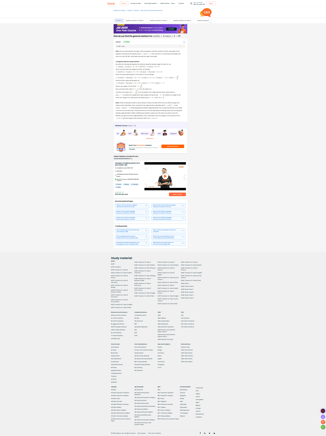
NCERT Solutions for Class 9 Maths (168, 288)
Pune (197, 391)
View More (149, 138)
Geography (161, 364)
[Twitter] (209, 433)
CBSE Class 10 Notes (187, 356)
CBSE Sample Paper (163, 321)
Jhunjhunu (199, 417)
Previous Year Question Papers (143, 350)
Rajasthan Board (116, 370)
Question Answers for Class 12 (134, 20)
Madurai (182, 416)
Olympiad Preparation (141, 327)
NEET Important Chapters (165, 395)
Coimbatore (199, 388)
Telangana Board (116, 373)
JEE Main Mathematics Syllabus (120, 413)
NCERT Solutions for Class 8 (189, 262)
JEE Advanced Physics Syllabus (143, 412)
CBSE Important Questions (166, 327)
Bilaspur (198, 405)
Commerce (161, 362)
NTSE (135, 335)
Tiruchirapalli (184, 413)
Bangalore (183, 395)
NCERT (113, 264)
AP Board (113, 350)
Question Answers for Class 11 (158, 20)
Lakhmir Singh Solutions (118, 330)
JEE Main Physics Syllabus (118, 410)
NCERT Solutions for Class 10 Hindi (168, 282)
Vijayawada (183, 407)
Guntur (198, 396)
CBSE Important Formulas (165, 339)
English (160, 359)
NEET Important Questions (166, 393)
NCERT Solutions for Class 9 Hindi (167, 304)
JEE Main (136, 318)
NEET (135, 324)
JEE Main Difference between (120, 404)
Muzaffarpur (183, 390)
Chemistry (161, 353)
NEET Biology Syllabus (164, 416)
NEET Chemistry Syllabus (165, 413)
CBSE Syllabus (162, 318)
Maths (136, 10)
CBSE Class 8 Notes (187, 362)
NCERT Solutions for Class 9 (166, 285)
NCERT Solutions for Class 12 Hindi (121, 307)
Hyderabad (183, 404)
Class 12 (130, 10)
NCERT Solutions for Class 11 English (144, 293)
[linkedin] (204, 433)
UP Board (113, 379)
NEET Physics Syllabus (164, 410)
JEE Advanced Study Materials (143, 359)
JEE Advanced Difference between (144, 406)
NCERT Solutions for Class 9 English (168, 296)
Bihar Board (114, 353)
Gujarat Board (115, 356)
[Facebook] (200, 433)
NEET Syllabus (162, 407)
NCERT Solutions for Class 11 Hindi (144, 296)
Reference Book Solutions (118, 315)
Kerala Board (115, 362)
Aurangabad (199, 399)
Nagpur (198, 394)
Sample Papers (138, 353)
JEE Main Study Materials (141, 356)
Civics (159, 367)
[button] (120, 134)
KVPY (135, 333)
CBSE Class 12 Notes (187, 350)
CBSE (159, 315)
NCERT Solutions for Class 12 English (121, 304)
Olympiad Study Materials (142, 364)
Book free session (172, 146)
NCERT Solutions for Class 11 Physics (145, 268)
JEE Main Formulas (116, 401)
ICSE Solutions (185, 318)
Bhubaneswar (200, 414)
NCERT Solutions (116, 267)
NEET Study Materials (140, 362)
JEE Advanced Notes (140, 400)
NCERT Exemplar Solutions (119, 327)
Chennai (182, 393)
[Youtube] (214, 433)
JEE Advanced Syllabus (141, 409)
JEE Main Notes (115, 398)
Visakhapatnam (185, 410)
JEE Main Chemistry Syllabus (119, 416)
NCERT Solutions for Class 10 (166, 262)
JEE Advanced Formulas (141, 403)
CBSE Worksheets (163, 324)
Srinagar (198, 408)
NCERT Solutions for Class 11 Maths (144, 265)
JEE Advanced (138, 321)
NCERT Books (185, 283)
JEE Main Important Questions (120, 393)
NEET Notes (161, 398)
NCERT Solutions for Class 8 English (191, 273)
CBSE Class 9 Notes (187, 359)
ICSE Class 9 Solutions (187, 324)
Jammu (198, 411)
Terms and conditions (154, 433)
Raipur (198, 402)
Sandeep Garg (115, 338)
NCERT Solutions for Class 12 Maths (121, 273)
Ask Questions (138, 370)
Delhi (181, 401)
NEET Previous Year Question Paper (168, 419)
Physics (160, 347)
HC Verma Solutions (117, 318)
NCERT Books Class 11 (187, 289)
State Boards (115, 347)
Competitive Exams (140, 315)
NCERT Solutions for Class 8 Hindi (191, 280)
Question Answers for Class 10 (182, 20)
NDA (135, 330)
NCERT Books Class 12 (187, 286)
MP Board (114, 367)
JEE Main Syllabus (116, 407)
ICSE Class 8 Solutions (187, 327)
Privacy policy (141, 433)
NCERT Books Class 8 (187, 298)
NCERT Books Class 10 (187, 292)
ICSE (182, 315)
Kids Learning (138, 367)
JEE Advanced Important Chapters (144, 397)
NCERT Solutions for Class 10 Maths (168, 265)
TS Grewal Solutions (117, 335)
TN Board (113, 376)
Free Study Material (140, 347)
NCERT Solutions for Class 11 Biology (144, 276)
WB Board (114, 382)
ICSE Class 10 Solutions (187, 321)
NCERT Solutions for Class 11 (142, 262)
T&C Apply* (132, 149)
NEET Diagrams (162, 401)
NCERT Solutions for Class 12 (119, 270)
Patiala (182, 398)
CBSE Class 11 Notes (186, 353)
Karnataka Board (116, 359)
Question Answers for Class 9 (206, 20)
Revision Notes (185, 347)
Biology (160, 350)
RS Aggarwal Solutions (117, 324)
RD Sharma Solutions (117, 321)
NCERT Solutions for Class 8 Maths (191, 265)
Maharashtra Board (117, 364)
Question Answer (120, 10)
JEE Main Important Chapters (120, 395)
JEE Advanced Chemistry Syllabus (144, 420)
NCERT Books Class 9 (187, 295)
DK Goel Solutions (116, 333)
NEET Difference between (165, 404)
